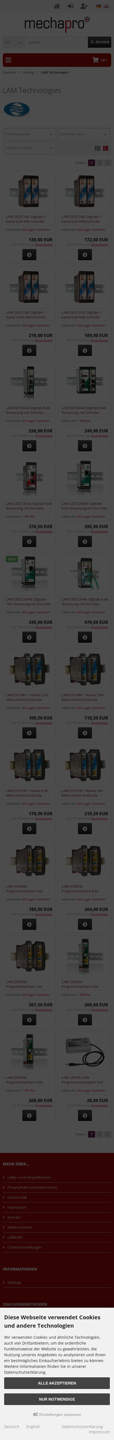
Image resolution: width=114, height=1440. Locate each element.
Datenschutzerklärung (82, 1426)
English (33, 1426)
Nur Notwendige (57, 1399)
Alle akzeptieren (57, 1383)
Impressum (99, 1431)
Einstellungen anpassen (59, 1414)
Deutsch (11, 1426)
